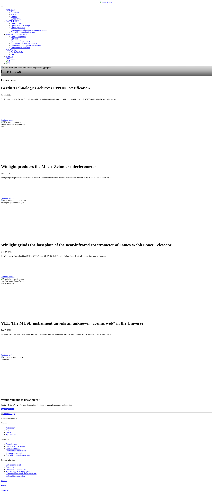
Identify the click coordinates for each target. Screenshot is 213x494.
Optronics (14, 39)
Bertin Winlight (17, 52)
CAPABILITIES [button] (12, 21)
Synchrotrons (16, 19)
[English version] (8, 61)
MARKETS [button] (11, 10)
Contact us (4, 490)
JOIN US (9, 57)
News (13, 54)
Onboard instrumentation (20, 48)
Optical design (16, 23)
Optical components (18, 37)
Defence (14, 17)
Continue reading (8, 120)
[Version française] (8, 63)
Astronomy (15, 12)
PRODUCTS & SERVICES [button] (17, 34)
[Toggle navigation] (2, 6)
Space (13, 14)
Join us (3, 485)
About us (4, 481)
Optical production (18, 28)
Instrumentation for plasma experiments (26, 45)
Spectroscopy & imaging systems (24, 43)
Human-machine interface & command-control (29, 30)
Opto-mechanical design (20, 25)
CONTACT (10, 59)
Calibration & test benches (21, 41)
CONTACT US (7, 409)
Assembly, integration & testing (23, 32)
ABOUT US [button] (11, 50)
